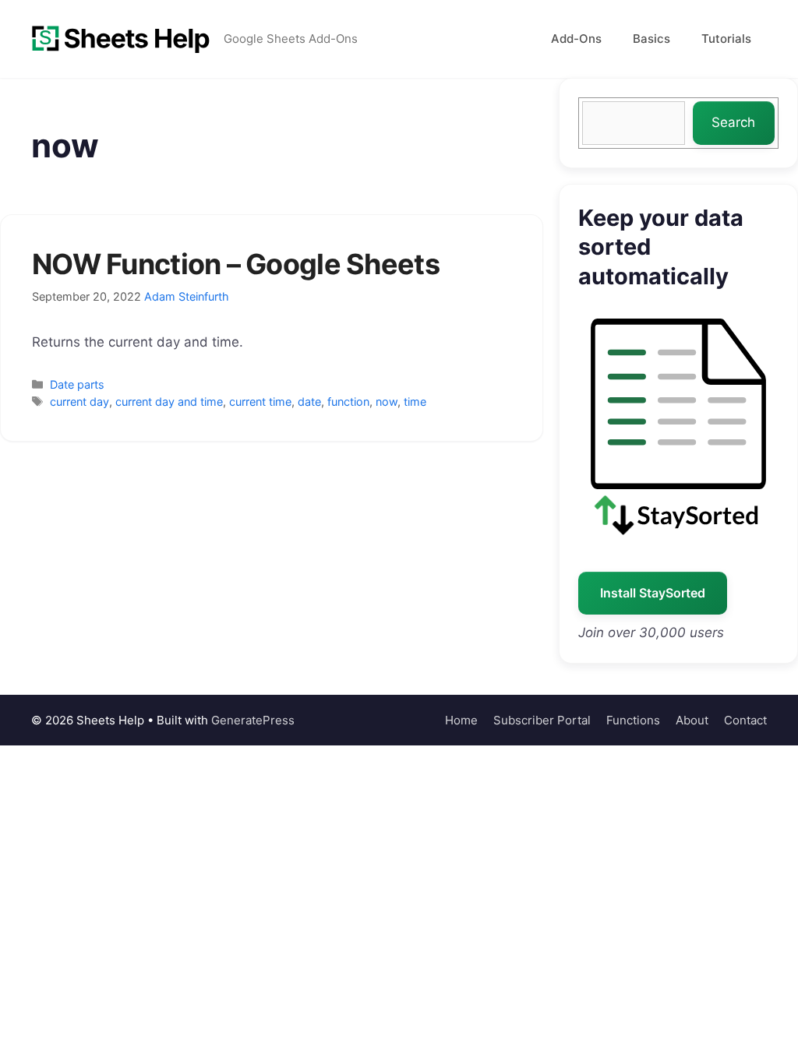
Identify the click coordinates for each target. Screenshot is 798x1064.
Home (461, 720)
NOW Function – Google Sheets (236, 264)
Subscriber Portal (542, 720)
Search (733, 122)
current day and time (169, 401)
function (348, 401)
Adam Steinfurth (186, 296)
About (692, 720)
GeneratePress (253, 720)
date (309, 401)
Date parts (77, 384)
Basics (651, 38)
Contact (745, 720)
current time (260, 401)
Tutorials (726, 38)
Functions (633, 720)
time (415, 401)
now (386, 401)
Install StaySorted (652, 593)
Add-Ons (576, 38)
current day (79, 401)
